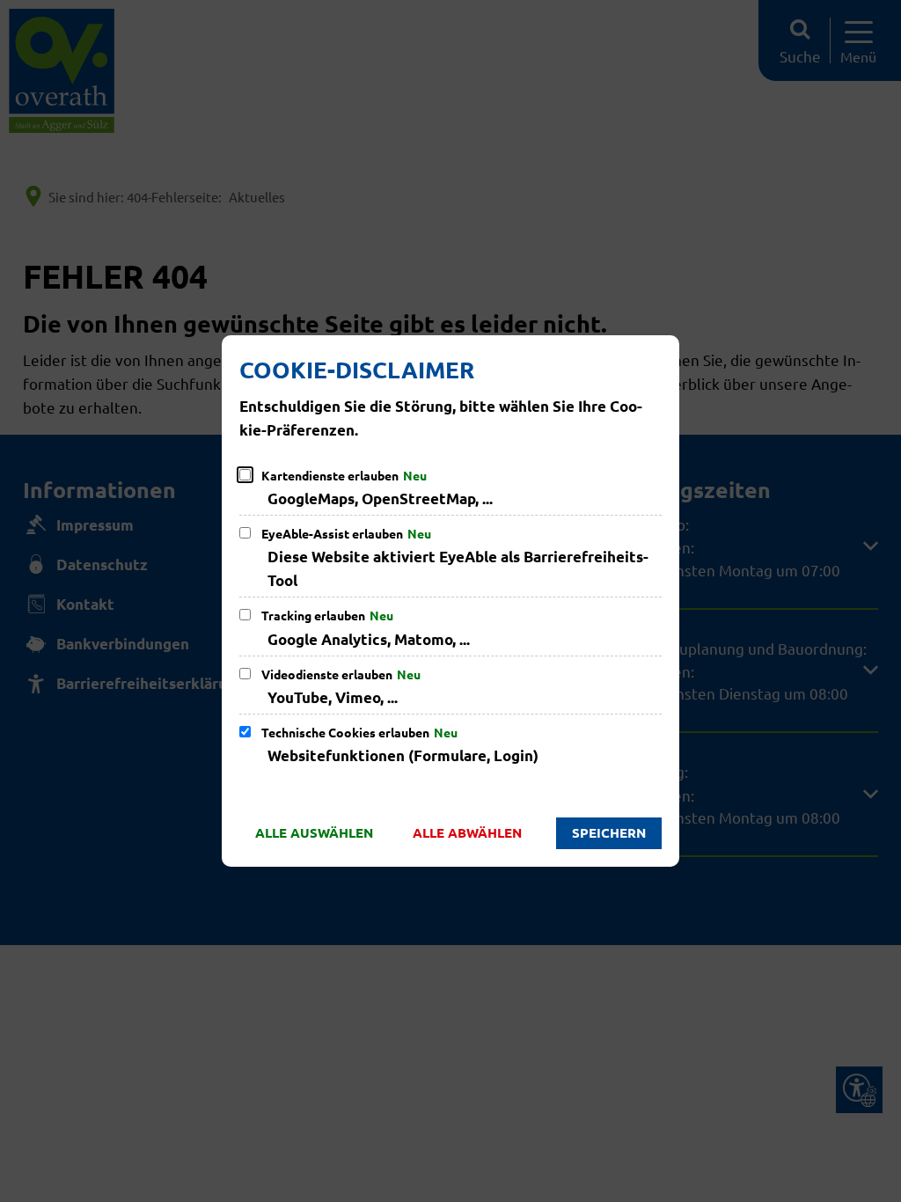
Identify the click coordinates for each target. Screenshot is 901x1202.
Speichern (609, 832)
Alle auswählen (314, 832)
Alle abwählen (467, 832)
